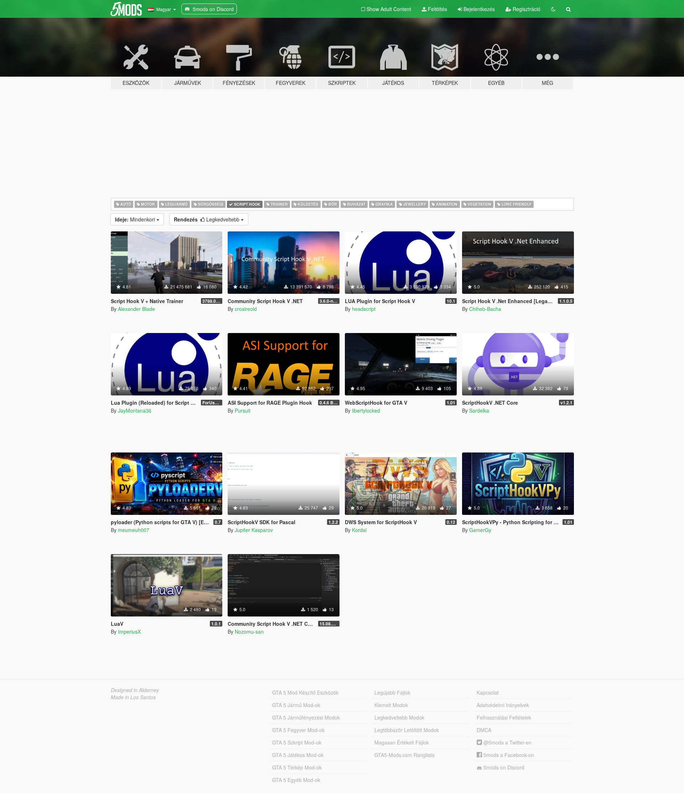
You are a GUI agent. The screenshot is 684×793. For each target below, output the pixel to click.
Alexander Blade (136, 308)
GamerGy (480, 529)
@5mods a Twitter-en (507, 742)
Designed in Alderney (135, 690)
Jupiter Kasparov (254, 529)
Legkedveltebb (207, 219)
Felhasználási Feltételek (504, 717)
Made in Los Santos (133, 697)
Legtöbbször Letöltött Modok (406, 729)
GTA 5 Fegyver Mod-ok (298, 729)
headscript (363, 308)
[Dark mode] (553, 9)
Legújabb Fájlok (392, 692)
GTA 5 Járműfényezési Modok (306, 717)
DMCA (484, 729)
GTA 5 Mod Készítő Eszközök (305, 692)
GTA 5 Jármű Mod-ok (296, 704)
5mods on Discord (503, 767)
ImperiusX (129, 631)
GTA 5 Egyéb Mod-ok (296, 779)
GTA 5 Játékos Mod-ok (297, 754)
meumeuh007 (133, 529)
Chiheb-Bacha (485, 308)
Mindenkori (135, 219)
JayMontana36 (134, 410)
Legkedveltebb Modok (399, 717)
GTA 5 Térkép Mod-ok (297, 767)
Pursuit (242, 410)
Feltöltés (436, 8)
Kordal (359, 529)
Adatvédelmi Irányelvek (503, 704)
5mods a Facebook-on (508, 754)
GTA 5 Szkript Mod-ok (296, 742)
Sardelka (479, 410)
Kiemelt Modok (391, 704)
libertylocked (366, 410)
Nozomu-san (249, 631)
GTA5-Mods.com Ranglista (404, 754)
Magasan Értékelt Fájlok (401, 742)
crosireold (246, 308)
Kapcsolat (488, 692)
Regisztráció (525, 8)
